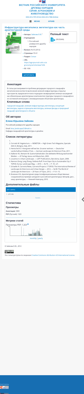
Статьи (33, 56)
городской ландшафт (15, 106)
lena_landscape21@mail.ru (21, 128)
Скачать (37, 198)
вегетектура (50, 106)
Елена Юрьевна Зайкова (19, 121)
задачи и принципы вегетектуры (31, 108)
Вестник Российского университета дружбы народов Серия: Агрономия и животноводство (42, 9)
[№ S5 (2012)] (13, 53)
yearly (40, 238)
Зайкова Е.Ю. (36, 34)
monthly (33, 238)
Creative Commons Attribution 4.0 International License (53, 255)
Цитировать (29, 75)
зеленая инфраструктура (34, 106)
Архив (51, 21)
